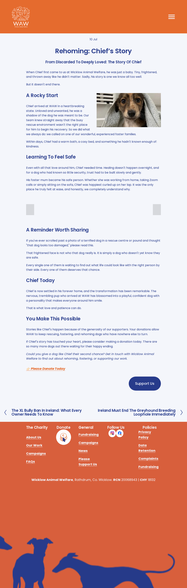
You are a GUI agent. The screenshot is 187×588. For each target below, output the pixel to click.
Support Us (144, 383)
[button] (30, 209)
